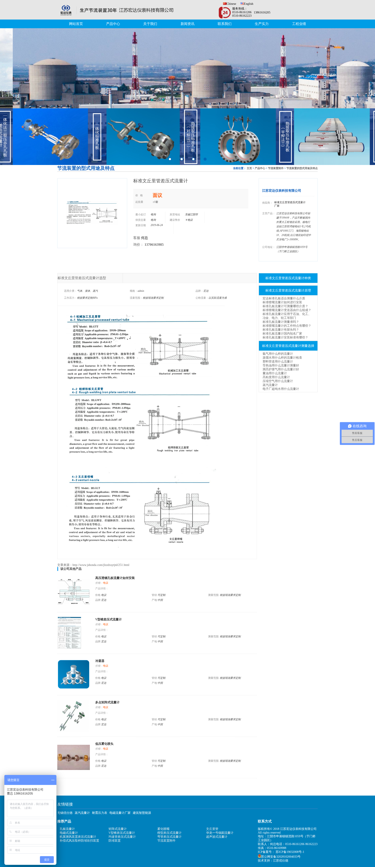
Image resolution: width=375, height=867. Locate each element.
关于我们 (150, 24)
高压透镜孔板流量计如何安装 (115, 578)
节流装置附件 (276, 168)
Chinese (231, 3)
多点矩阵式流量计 (107, 702)
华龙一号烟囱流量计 (220, 832)
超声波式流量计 (216, 836)
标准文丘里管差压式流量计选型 (82, 278)
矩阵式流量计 (118, 829)
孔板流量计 (67, 829)
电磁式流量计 (69, 832)
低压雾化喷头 (104, 743)
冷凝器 (99, 661)
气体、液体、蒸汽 (87, 290)
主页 (249, 168)
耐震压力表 (99, 812)
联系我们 (225, 24)
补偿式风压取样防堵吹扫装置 (79, 840)
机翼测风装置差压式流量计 (78, 836)
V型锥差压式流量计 (108, 619)
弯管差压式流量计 (169, 836)
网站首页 (76, 24)
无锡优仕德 (64, 812)
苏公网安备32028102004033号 (281, 856)
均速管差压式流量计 (122, 836)
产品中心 (113, 24)
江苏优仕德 (280, 860)
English (248, 3)
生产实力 (262, 24)
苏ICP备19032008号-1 (290, 852)
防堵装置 (115, 840)
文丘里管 (212, 829)
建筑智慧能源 (142, 812)
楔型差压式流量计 (169, 832)
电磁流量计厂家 (120, 812)
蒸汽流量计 (82, 812)
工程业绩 (299, 24)
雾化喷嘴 (163, 829)
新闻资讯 (187, 24)
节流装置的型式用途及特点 (302, 168)
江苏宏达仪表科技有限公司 (281, 190)
